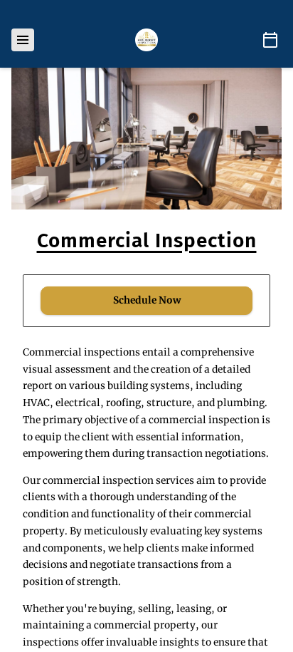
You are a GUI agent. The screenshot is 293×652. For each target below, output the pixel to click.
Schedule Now (147, 300)
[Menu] (22, 40)
